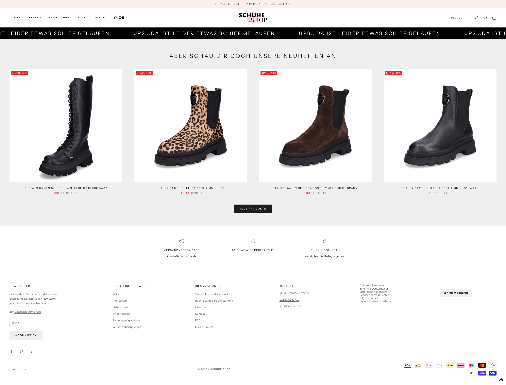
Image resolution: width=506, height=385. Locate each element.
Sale (82, 17)
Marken (100, 17)
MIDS (122, 17)
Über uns (200, 307)
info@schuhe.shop (290, 306)
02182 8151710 (289, 300)
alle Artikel (281, 4)
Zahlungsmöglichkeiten (127, 320)
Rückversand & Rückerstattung (214, 301)
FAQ (198, 320)
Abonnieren (26, 335)
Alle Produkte (253, 208)
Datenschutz (120, 307)
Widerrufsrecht (122, 314)
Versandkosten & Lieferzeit (211, 294)
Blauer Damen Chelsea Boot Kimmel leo (191, 188)
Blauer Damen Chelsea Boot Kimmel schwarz (440, 188)
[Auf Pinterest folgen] (32, 351)
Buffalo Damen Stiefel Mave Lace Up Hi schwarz (66, 188)
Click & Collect (204, 327)
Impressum (120, 301)
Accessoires (59, 17)
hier (316, 256)
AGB (116, 294)
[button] (501, 380)
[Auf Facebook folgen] (11, 351)
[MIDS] (122, 17)
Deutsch (457, 17)
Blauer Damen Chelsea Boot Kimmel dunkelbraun (315, 188)
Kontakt (200, 314)
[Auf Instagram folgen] (22, 351)
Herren (35, 17)
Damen (15, 17)
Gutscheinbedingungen (127, 327)
